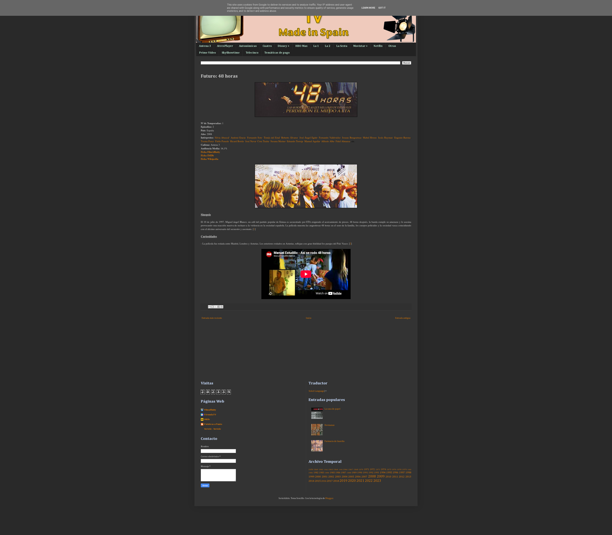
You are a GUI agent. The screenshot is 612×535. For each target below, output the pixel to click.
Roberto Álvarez (289, 137)
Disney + (283, 46)
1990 (359, 473)
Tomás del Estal (272, 137)
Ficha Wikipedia (209, 159)
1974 (383, 469)
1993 (376, 473)
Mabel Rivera (370, 137)
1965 (341, 469)
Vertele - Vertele (212, 429)
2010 (388, 476)
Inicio (308, 318)
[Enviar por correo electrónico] (209, 306)
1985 (332, 473)
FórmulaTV (210, 415)
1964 (336, 470)
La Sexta (341, 46)
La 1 (316, 46)
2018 (336, 481)
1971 (366, 469)
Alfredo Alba (327, 141)
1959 (311, 470)
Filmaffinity (210, 410)
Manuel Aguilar (312, 141)
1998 (408, 472)
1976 (394, 470)
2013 (408, 476)
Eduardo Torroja (295, 141)
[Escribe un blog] (212, 306)
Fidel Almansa (343, 141)
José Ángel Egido (308, 137)
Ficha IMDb (207, 155)
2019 (343, 481)
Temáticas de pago (277, 52)
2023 (377, 481)
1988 (349, 473)
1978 (399, 470)
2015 (318, 481)
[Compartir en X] (215, 306)
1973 (378, 470)
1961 (321, 470)
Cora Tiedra (263, 141)
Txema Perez (207, 141)
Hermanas (329, 425)
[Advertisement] (296, 354)
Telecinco (252, 52)
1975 (389, 470)
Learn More (368, 8)
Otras (392, 46)
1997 (402, 472)
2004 (344, 476)
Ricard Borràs (237, 141)
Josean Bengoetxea (351, 137)
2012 (401, 476)
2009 (381, 476)
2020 (352, 481)
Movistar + (360, 46)
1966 (345, 470)
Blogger (329, 498)
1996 (395, 472)
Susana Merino (278, 141)
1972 (372, 469)
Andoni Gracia (238, 137)
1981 (311, 473)
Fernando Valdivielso (330, 137)
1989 (354, 473)
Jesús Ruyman (385, 137)
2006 (358, 476)
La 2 (327, 46)
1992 (371, 473)
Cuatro (267, 46)
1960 (316, 470)
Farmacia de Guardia (334, 441)
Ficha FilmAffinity (210, 152)
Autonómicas (248, 46)
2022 (369, 481)
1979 (404, 470)
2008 (372, 476)
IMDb (207, 419)
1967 (350, 470)
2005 (351, 476)
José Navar (250, 141)
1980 (409, 469)
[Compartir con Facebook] (218, 306)
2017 (330, 481)
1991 (365, 473)
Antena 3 (205, 46)
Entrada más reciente (212, 318)
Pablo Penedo (222, 141)
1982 (316, 473)
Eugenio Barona (402, 137)
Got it (382, 8)
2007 (364, 476)
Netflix (378, 46)
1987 (343, 473)
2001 (325, 476)
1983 (321, 473)
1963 (330, 470)
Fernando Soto (254, 137)
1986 (337, 473)
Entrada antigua (402, 318)
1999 (311, 476)
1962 (326, 469)
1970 (361, 470)
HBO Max (301, 46)
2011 (395, 476)
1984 (327, 473)
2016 (323, 481)
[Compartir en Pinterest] (221, 306)
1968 (356, 470)
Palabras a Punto (213, 424)
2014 (311, 481)
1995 (389, 472)
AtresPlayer (225, 46)
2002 (331, 476)
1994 (383, 472)
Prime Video (207, 52)
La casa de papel (332, 409)
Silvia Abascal (222, 137)
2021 (360, 481)
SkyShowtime (231, 52)
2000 (318, 476)
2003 (338, 476)
